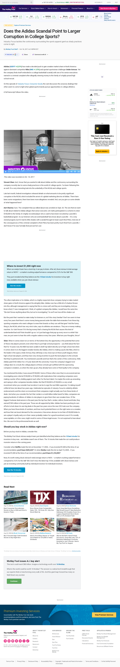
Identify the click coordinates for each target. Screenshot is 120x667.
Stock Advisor (56, 636)
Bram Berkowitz (71, 506)
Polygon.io (25, 646)
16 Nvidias (60, 564)
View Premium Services (104, 615)
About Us (35, 636)
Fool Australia (70, 636)
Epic (53, 639)
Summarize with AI (40, 54)
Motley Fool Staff (12, 49)
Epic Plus (54, 642)
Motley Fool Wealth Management (102, 637)
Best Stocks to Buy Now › (108, 8)
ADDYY (12, 67)
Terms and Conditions (92, 661)
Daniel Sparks (44, 506)
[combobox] (16, 2)
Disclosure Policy (33, 661)
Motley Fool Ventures (103, 641)
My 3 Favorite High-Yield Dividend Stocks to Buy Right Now (15, 536)
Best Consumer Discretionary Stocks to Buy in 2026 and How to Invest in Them (15, 510)
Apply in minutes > (102, 151)
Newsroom (36, 644)
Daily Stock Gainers (107, 17)
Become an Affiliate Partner (105, 646)
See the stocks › (16, 286)
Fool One (54, 648)
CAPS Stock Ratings (85, 634)
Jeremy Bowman (19, 506)
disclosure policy (76, 551)
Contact (35, 647)
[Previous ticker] (6, 16)
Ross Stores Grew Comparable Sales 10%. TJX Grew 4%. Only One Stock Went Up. (42, 510)
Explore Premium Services (22, 25)
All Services (55, 634)
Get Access (92, 105)
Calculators (85, 641)
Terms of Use (10, 661)
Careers (35, 638)
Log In (108, 2)
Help (116, 2)
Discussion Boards (87, 638)
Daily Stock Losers (109, 20)
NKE (31, 70)
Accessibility (98, 2)
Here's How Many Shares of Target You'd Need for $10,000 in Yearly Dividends (42, 537)
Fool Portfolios (56, 645)
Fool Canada (70, 638)
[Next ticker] (101, 16)
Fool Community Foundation (105, 643)
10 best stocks (45, 277)
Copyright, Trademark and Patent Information (68, 661)
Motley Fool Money (55, 651)
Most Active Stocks (107, 14)
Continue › (14, 581)
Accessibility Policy (46, 661)
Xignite (18, 646)
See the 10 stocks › (14, 470)
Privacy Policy (21, 661)
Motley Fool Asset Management (106, 634)
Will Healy (69, 533)
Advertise (35, 650)
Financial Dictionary (87, 643)
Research (35, 641)
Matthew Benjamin (45, 533)
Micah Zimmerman (19, 533)
